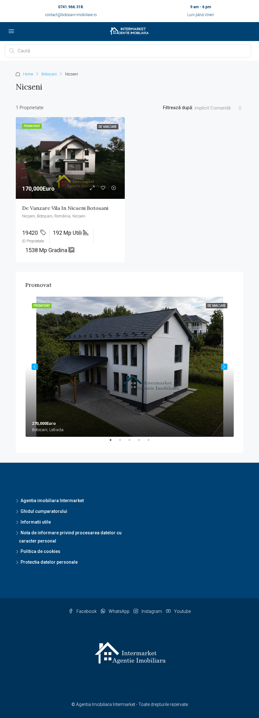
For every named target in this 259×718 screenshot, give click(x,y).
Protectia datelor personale (49, 562)
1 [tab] (114, 442)
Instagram (152, 611)
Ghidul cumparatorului (44, 511)
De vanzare (108, 126)
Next (224, 367)
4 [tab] (142, 442)
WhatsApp (119, 611)
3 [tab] (133, 442)
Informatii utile (36, 522)
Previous (35, 367)
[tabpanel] (130, 367)
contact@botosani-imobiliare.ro (71, 15)
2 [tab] (123, 442)
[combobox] (218, 108)
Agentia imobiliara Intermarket (52, 500)
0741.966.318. (71, 7)
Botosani (49, 74)
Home (28, 74)
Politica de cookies (40, 551)
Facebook (86, 611)
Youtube (182, 611)
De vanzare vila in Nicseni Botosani (65, 208)
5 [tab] (151, 442)
